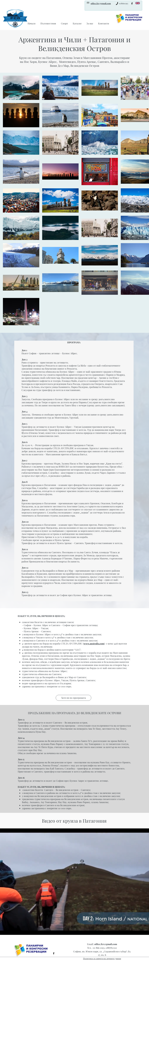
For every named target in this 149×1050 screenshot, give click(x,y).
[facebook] (132, 3)
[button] (73, 698)
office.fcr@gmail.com (105, 944)
